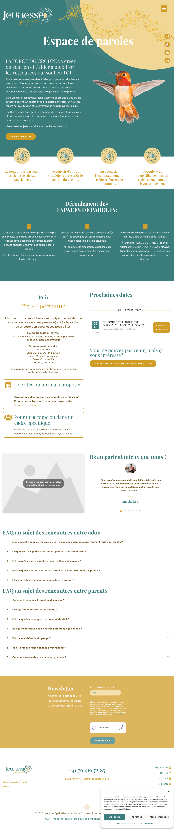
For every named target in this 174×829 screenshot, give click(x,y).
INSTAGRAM (161, 767)
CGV (48, 818)
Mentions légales (62, 818)
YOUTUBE (162, 778)
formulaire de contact (26, 405)
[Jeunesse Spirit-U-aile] (30, 17)
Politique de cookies (125, 823)
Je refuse (137, 817)
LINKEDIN (163, 784)
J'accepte (114, 817)
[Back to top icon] (87, 807)
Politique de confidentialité (144, 823)
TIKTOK (164, 773)
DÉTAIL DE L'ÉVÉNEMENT (161, 327)
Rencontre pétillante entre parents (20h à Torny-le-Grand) (123, 324)
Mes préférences (159, 817)
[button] (168, 791)
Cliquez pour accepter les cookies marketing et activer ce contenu (43, 483)
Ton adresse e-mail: (102, 687)
